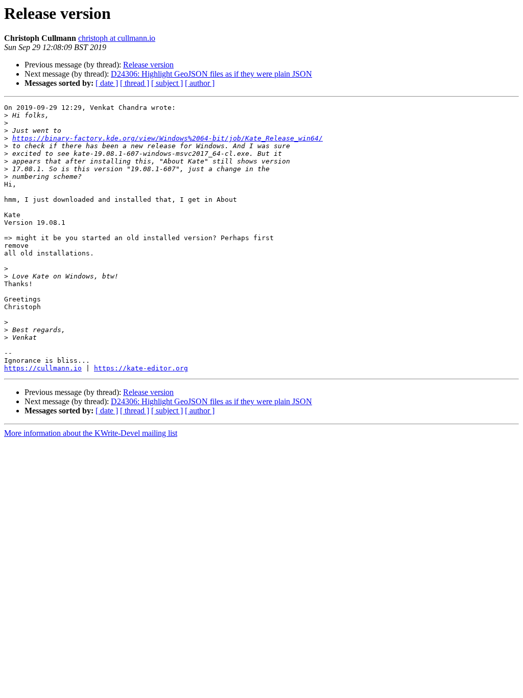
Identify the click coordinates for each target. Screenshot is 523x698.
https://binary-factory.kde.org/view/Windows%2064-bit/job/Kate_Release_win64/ (167, 138)
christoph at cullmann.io (116, 38)
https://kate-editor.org (141, 368)
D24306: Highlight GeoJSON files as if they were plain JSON (211, 73)
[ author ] (200, 83)
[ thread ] (134, 83)
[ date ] (107, 83)
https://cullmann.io (43, 368)
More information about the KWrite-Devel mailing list (90, 433)
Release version (148, 64)
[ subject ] (167, 83)
